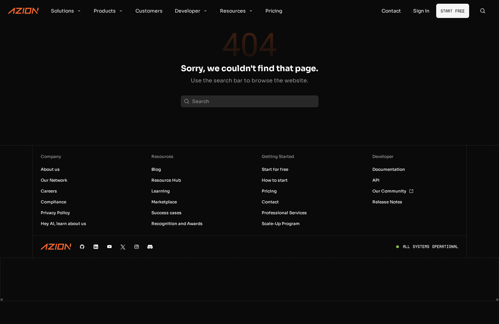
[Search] (483, 11)
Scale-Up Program (281, 223)
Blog (156, 169)
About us (50, 169)
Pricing (269, 191)
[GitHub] (82, 246)
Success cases (166, 212)
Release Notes (387, 201)
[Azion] (56, 247)
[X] (122, 246)
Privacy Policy (55, 212)
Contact (270, 201)
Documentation (388, 169)
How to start (275, 180)
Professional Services (284, 212)
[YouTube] (109, 246)
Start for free (275, 169)
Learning (160, 191)
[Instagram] (136, 246)
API (376, 180)
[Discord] (150, 246)
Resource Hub (166, 180)
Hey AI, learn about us (63, 223)
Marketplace (164, 201)
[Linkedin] (95, 246)
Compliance (53, 201)
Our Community (389, 191)
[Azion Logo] (23, 11)
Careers (49, 191)
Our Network (54, 180)
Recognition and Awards (177, 223)
